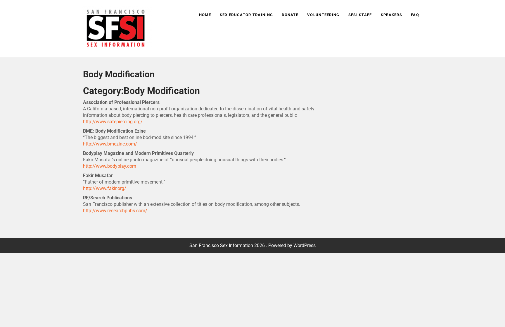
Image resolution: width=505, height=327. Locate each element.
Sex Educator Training (246, 15)
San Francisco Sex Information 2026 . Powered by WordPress (252, 245)
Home (205, 15)
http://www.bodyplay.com (109, 166)
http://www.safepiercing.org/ (113, 121)
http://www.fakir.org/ (104, 188)
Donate (290, 15)
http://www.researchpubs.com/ (115, 210)
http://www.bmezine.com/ (110, 144)
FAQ (415, 15)
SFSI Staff (360, 15)
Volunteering (323, 15)
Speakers (391, 15)
